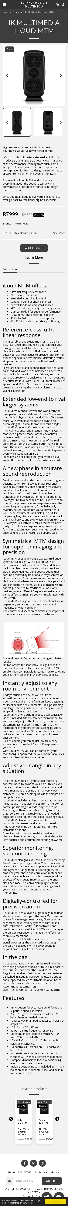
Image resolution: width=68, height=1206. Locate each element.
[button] (4, 4)
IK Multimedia (20, 223)
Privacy (39, 1196)
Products (17, 12)
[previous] (7, 75)
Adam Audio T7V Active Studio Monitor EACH (44, 1121)
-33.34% (21, 1105)
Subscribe (52, 1181)
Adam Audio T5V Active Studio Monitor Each (23, 1121)
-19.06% (42, 1105)
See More (59, 233)
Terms (26, 1196)
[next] (60, 75)
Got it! (55, 1201)
